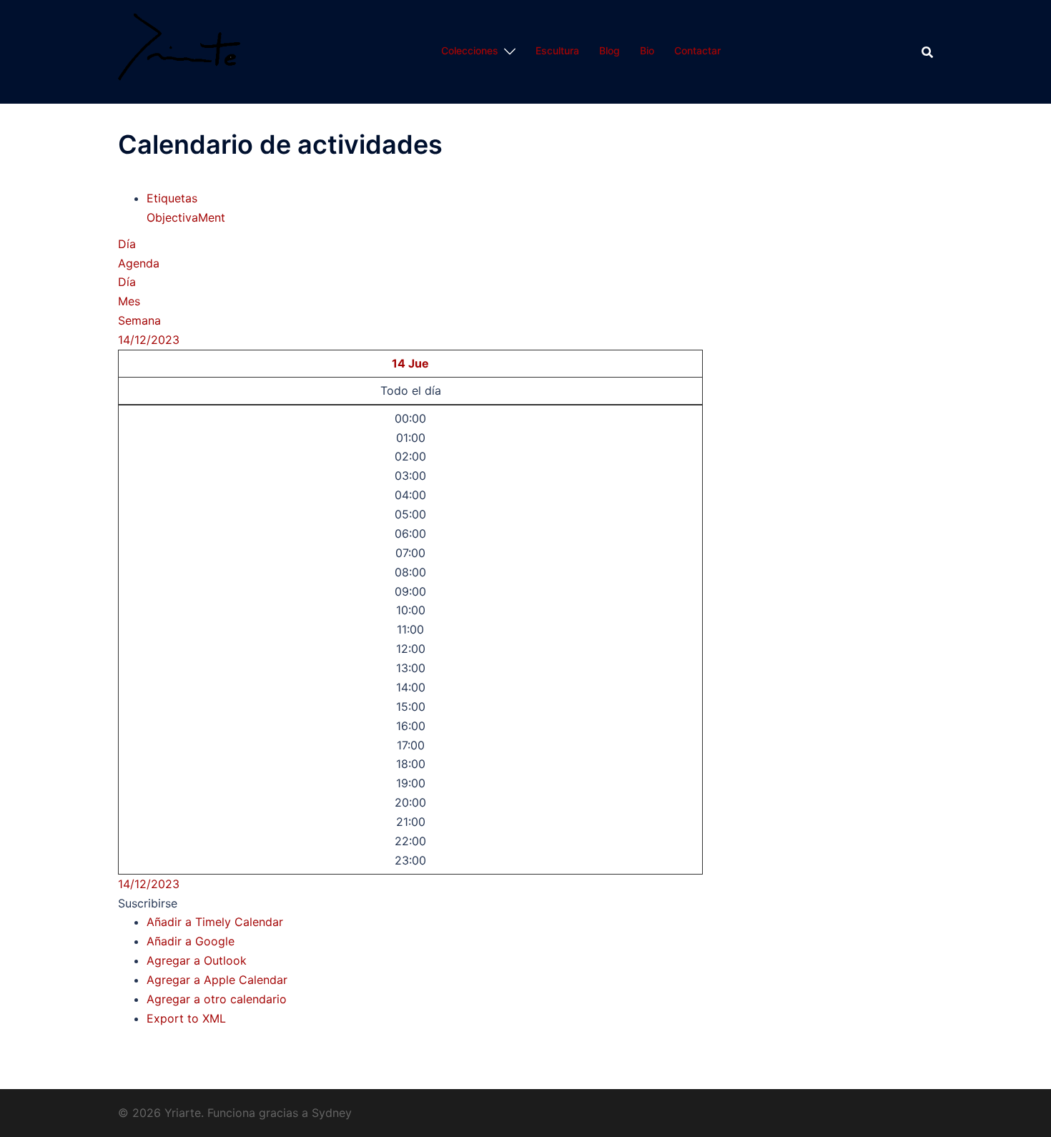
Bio (647, 50)
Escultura (557, 50)
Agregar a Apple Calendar (217, 980)
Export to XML (186, 1018)
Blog (609, 50)
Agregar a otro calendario (217, 999)
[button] (147, 903)
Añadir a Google (191, 941)
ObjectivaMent (186, 217)
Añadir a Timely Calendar (215, 922)
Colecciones (469, 50)
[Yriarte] (179, 51)
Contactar (697, 50)
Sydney (332, 1113)
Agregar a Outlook (197, 960)
